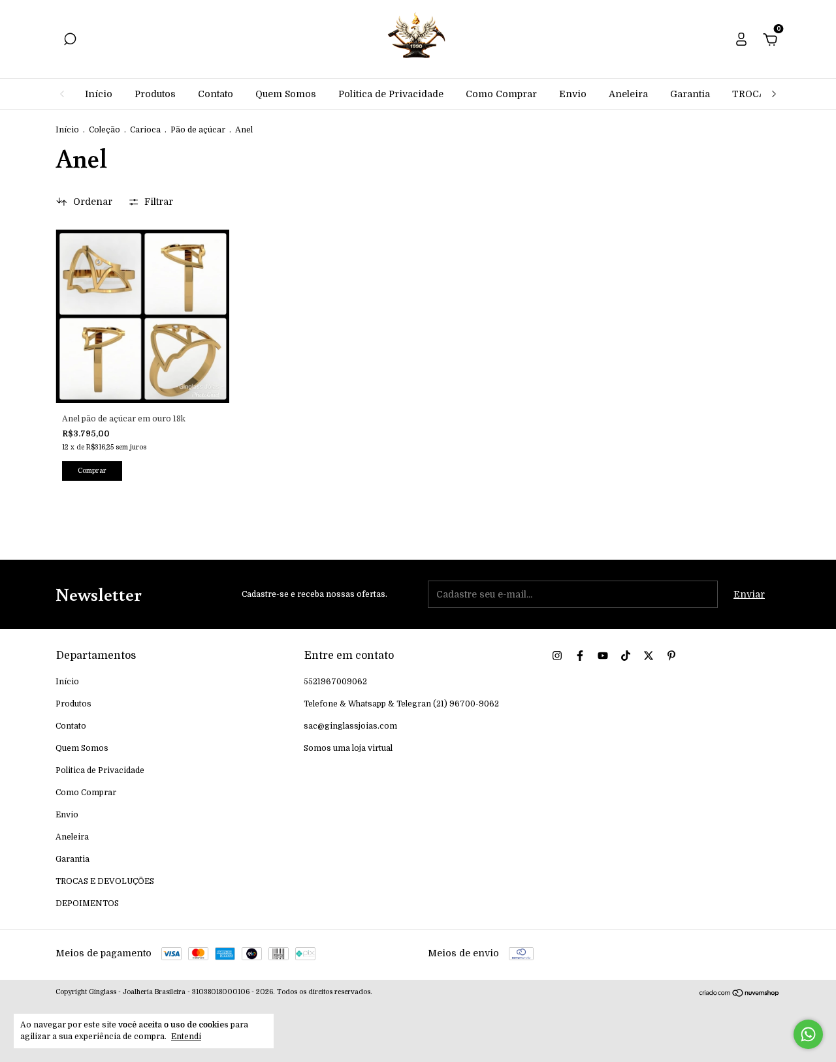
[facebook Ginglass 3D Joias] (580, 655)
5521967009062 (335, 681)
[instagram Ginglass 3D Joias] (557, 655)
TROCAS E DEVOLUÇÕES (105, 881)
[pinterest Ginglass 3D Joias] (671, 655)
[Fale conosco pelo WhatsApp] (808, 1034)
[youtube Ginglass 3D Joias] (603, 655)
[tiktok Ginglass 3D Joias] (625, 655)
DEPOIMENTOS (87, 903)
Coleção (104, 129)
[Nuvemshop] (739, 994)
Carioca (145, 129)
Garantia (690, 94)
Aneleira (628, 94)
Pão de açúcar (197, 129)
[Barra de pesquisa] (70, 41)
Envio (573, 94)
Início (98, 94)
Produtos (155, 94)
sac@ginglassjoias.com (350, 726)
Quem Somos (285, 94)
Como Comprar (501, 94)
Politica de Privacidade (390, 94)
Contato (215, 94)
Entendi (186, 1036)
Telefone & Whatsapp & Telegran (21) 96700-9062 (401, 703)
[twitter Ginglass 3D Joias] (648, 655)
